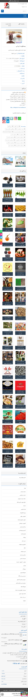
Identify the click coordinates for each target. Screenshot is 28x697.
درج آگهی (10, 126)
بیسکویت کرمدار (10, 137)
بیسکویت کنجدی (20, 137)
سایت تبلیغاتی (21, 129)
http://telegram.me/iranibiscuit (18, 107)
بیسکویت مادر (14, 134)
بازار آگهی (17, 126)
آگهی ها (24, 618)
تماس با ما (23, 626)
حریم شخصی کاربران (20, 690)
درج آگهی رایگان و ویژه (10, 129)
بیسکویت (22, 134)
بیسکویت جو (11, 145)
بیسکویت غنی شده (10, 140)
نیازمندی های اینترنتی (19, 132)
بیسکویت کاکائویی (20, 140)
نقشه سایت (5, 690)
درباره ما (24, 624)
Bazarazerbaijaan (7, 132)
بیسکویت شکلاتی (10, 143)
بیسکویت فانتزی (20, 145)
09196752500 (17, 66)
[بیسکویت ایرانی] (14, 36)
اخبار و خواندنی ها (22, 621)
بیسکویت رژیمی (20, 143)
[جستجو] (2, 11)
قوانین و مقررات (12, 690)
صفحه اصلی (23, 616)
